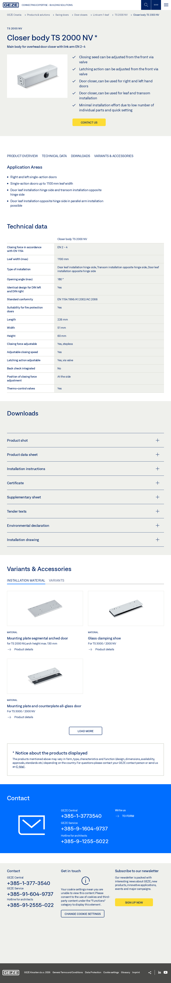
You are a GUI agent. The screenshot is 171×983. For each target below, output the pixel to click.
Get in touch (71, 871)
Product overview (22, 156)
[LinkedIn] (159, 972)
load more (86, 731)
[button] (149, 973)
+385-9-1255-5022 (84, 841)
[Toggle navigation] (166, 5)
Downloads (80, 156)
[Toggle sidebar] (156, 5)
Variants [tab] (56, 580)
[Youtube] (165, 972)
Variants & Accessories (113, 156)
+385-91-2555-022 (30, 905)
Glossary (125, 972)
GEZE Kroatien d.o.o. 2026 (37, 972)
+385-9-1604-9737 (84, 828)
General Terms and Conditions (68, 972)
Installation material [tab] (26, 580)
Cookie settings (111, 972)
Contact (13, 871)
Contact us (89, 122)
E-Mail (20, 766)
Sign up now (134, 902)
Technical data (54, 156)
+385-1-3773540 (81, 816)
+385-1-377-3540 (28, 883)
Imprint (136, 972)
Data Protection (93, 972)
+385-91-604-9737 (30, 894)
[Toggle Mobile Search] (146, 5)
